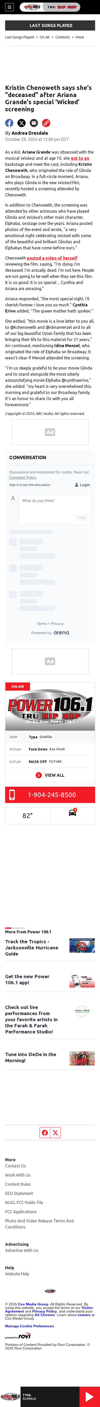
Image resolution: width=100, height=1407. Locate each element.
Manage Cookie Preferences (29, 1326)
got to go (80, 158)
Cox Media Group (33, 1304)
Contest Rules (18, 1184)
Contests (62, 37)
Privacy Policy (44, 1311)
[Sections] (9, 7)
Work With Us (18, 1175)
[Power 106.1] (50, 7)
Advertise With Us (21, 1250)
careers (84, 1315)
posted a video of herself (52, 258)
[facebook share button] (9, 123)
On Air (45, 37)
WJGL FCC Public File (24, 1202)
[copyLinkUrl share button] (46, 123)
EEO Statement (19, 1193)
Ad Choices (45, 1315)
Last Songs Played (19, 37)
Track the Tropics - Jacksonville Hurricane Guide (31, 948)
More (80, 37)
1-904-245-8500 (52, 794)
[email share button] (34, 123)
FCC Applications (21, 1211)
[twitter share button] (21, 123)
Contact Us (15, 1166)
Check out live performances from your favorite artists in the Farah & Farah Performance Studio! (31, 1019)
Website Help (17, 1274)
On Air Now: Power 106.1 (50, 721)
